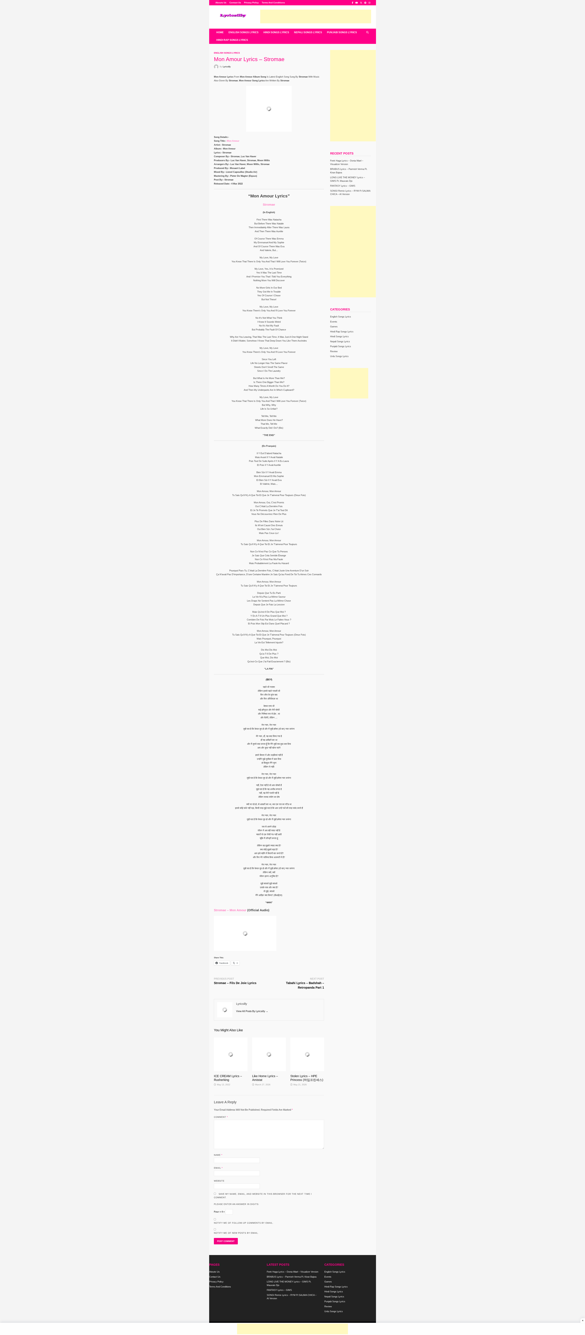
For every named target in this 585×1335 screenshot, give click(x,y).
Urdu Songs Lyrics (339, 356)
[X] (361, 2)
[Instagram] (369, 2)
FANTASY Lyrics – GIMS (342, 185)
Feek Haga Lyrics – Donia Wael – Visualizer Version (292, 1271)
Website (219, 1181)
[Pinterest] (365, 2)
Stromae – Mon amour (230, 910)
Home (220, 32)
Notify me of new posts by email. (236, 1233)
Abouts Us (220, 2)
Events (333, 321)
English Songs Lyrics (244, 32)
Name (218, 1155)
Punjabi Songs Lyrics (342, 32)
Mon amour (233, 141)
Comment (221, 1117)
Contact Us (235, 2)
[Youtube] (357, 2)
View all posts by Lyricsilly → (252, 1011)
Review (334, 351)
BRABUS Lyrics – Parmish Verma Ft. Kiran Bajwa (291, 1276)
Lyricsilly (227, 66)
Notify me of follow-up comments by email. (243, 1223)
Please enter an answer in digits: (236, 1204)
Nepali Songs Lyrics (308, 32)
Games (334, 326)
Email (218, 1168)
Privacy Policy (251, 2)
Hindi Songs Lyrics (276, 32)
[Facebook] (353, 2)
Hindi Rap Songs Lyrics (232, 40)
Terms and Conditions (273, 2)
